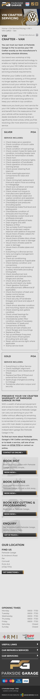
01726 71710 (15, 445)
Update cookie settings (10, 691)
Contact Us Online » (13, 452)
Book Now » (10, 472)
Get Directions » (11, 572)
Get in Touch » (11, 535)
